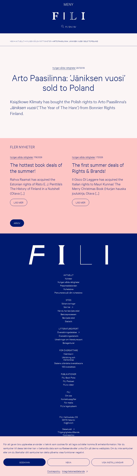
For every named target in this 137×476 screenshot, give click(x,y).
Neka (68, 462)
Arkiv (17, 223)
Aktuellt (68, 275)
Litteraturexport (69, 328)
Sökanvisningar (68, 303)
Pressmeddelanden (68, 285)
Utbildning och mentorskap (68, 358)
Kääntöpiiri (68, 353)
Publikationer (68, 374)
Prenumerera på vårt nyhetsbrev (68, 292)
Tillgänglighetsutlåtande (68, 431)
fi (66, 26)
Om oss (68, 395)
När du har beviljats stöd (68, 310)
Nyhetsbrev (68, 289)
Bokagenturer (69, 343)
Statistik (68, 321)
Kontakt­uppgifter (68, 399)
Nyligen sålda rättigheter (64, 67)
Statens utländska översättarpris (68, 363)
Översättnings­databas (67, 332)
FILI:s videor (68, 384)
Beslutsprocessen (68, 314)
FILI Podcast (68, 381)
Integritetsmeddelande (73, 471)
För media (68, 402)
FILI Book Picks (68, 377)
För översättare (68, 350)
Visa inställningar (112, 462)
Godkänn (24, 462)
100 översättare (68, 366)
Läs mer (20, 203)
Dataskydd (67, 428)
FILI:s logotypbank (68, 406)
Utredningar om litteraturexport (68, 339)
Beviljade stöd (68, 317)
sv (75, 26)
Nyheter (68, 278)
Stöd (68, 300)
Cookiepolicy (53, 471)
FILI (68, 392)
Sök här (67, 307)
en (70, 26)
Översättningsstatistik (68, 336)
